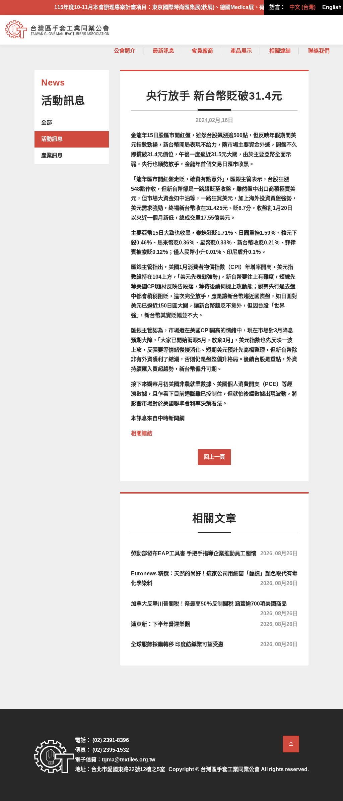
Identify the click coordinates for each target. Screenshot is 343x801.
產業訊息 (52, 155)
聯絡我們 (319, 51)
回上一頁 (214, 457)
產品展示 (241, 51)
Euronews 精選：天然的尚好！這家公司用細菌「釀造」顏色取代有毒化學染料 (214, 578)
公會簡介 (124, 51)
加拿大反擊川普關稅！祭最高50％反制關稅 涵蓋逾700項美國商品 (214, 607)
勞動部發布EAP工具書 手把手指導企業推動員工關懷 (214, 553)
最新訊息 (163, 51)
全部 (46, 122)
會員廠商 (202, 51)
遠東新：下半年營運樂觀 (214, 624)
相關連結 (280, 51)
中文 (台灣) (302, 7)
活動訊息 (52, 139)
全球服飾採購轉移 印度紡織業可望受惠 (214, 644)
